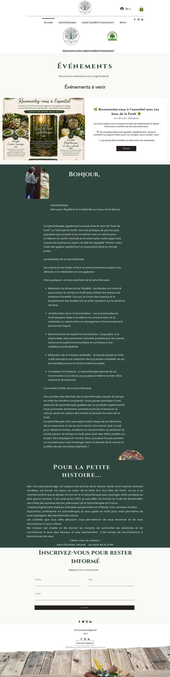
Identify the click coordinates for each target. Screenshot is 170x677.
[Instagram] (86, 621)
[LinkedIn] (90, 621)
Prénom (38, 579)
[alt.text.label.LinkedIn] (142, 19)
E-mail (37, 593)
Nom (91, 579)
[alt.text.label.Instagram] (138, 19)
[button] (141, 8)
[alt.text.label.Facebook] (135, 19)
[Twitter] (83, 621)
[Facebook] (79, 621)
